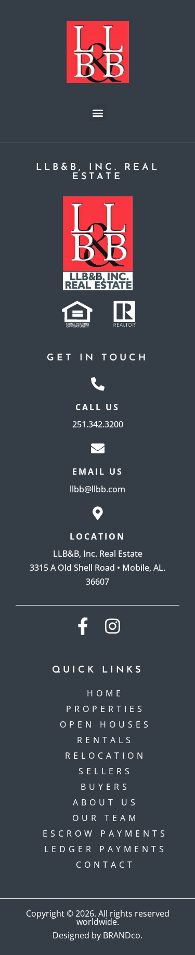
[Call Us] (97, 383)
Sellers (106, 771)
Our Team (105, 818)
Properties (105, 709)
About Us (105, 802)
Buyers (105, 786)
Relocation (105, 755)
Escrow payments (105, 833)
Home (105, 693)
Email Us (97, 471)
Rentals (105, 740)
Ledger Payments (105, 849)
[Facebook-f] (83, 626)
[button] (97, 112)
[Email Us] (97, 448)
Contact (105, 864)
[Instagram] (112, 626)
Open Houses (105, 724)
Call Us (97, 407)
